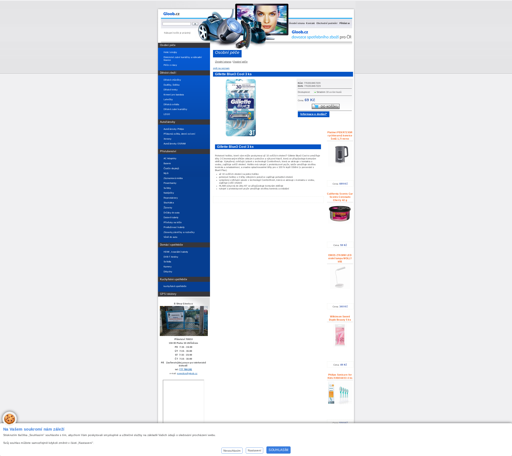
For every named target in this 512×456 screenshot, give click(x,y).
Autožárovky (167, 121)
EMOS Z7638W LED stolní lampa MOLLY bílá (340, 258)
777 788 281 (185, 369)
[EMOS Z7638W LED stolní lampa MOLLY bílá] (340, 288)
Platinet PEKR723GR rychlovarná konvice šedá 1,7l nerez (339, 135)
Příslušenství (168, 151)
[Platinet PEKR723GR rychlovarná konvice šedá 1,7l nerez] (340, 165)
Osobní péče (168, 45)
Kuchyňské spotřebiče (173, 279)
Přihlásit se (344, 23)
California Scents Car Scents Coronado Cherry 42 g (340, 197)
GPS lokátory (168, 293)
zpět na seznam (221, 68)
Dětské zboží (168, 72)
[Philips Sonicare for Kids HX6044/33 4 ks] (340, 403)
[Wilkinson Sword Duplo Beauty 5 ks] (340, 346)
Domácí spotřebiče (171, 244)
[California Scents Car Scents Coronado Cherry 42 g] (340, 223)
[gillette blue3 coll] (242, 136)
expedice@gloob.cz (187, 373)
